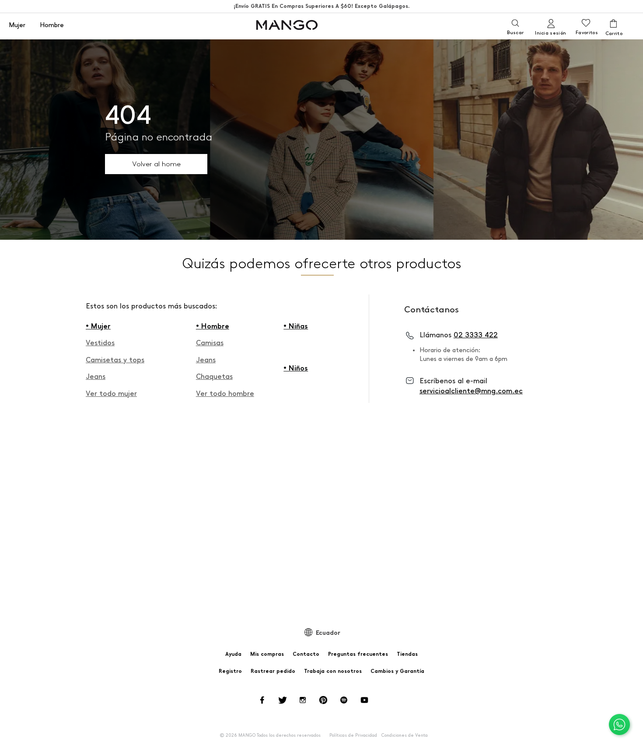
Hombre (52, 25)
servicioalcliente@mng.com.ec (471, 391)
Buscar (515, 32)
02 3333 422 (476, 335)
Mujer (17, 25)
